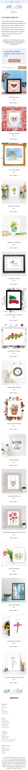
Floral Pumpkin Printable (14, 423)
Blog (3, 708)
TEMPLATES (6, 39)
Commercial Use (5, 727)
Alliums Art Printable (14, 605)
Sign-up (17, 1)
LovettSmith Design (7, 759)
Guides (22, 41)
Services (4, 751)
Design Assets (5, 725)
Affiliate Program (5, 736)
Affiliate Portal (5, 738)
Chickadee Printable (14, 278)
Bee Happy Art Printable (14, 641)
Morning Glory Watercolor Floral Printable (14, 532)
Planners (14, 39)
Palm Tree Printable (14, 170)
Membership (4, 707)
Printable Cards (5, 724)
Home (3, 705)
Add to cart (13, 102)
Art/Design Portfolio (6, 748)
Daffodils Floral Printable (14, 242)
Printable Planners (6, 721)
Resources (4, 710)
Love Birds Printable (14, 133)
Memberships (14, 44)
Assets (16, 41)
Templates (4, 719)
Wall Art (21, 39)
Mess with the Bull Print (14, 496)
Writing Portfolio (5, 750)
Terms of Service (22, 765)
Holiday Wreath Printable (14, 387)
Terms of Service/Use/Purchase (9, 739)
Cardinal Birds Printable (14, 351)
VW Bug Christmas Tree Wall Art (14, 315)
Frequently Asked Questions (8, 741)
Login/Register (5, 733)
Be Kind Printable (14, 460)
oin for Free (14, 60)
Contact (3, 753)
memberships (5, 35)
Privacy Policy (5, 711)
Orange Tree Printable (14, 206)
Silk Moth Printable (14, 97)
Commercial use (10, 42)
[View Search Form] (22, 1)
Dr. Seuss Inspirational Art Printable (14, 677)
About (3, 747)
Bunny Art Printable (14, 568)
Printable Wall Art (5, 722)
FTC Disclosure (5, 713)
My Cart (3, 735)
